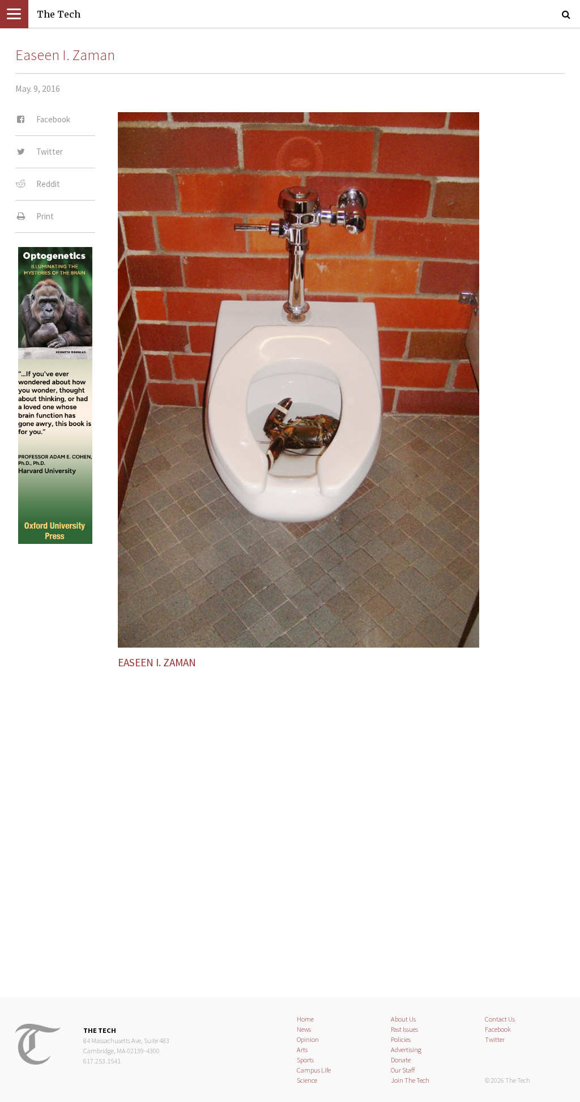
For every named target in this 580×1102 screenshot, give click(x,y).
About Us (403, 1019)
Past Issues (404, 1029)
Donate (401, 1060)
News (304, 1029)
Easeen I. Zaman (65, 55)
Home (305, 1019)
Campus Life (314, 1070)
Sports (305, 1060)
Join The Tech (410, 1080)
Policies (401, 1039)
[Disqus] (290, 823)
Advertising (406, 1049)
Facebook (498, 1029)
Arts (302, 1049)
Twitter (495, 1039)
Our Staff (403, 1070)
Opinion (308, 1039)
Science (307, 1080)
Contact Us (500, 1019)
